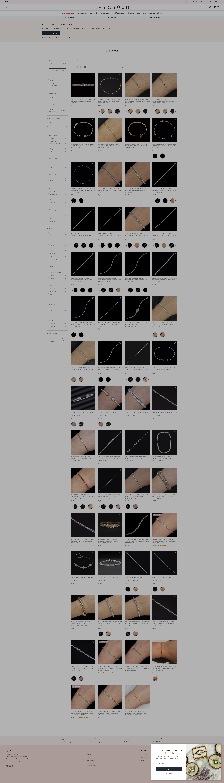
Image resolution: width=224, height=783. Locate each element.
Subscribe (169, 769)
